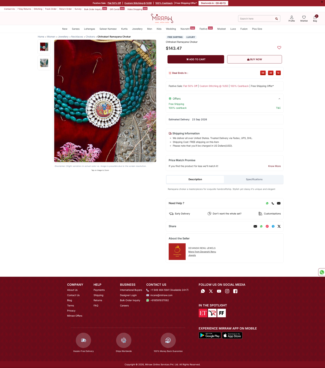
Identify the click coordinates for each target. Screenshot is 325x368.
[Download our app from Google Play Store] (210, 335)
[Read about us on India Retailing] (212, 312)
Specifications (254, 179)
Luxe (233, 28)
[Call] (272, 203)
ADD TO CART (197, 59)
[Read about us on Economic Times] (203, 312)
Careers (124, 305)
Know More (274, 166)
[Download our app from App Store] (232, 335)
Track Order (51, 9)
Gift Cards (117, 9)
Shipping (98, 295)
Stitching (38, 9)
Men (149, 28)
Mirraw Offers (74, 315)
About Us (72, 289)
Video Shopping (137, 9)
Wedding (171, 28)
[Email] (279, 203)
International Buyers (131, 289)
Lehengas (89, 28)
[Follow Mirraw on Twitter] (211, 291)
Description (195, 179)
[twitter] (279, 226)
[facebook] (273, 226)
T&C (278, 107)
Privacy (71, 310)
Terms (70, 305)
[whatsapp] (261, 226)
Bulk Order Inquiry (95, 9)
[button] (44, 47)
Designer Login (128, 295)
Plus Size (257, 28)
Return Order (65, 9)
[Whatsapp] (202, 291)
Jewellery (137, 28)
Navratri (187, 28)
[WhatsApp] (267, 203)
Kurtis (124, 28)
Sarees (76, 28)
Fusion (244, 28)
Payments (99, 289)
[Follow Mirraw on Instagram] (227, 291)
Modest (221, 28)
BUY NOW (256, 59)
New (64, 28)
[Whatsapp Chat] (321, 272)
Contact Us (9, 9)
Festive (206, 28)
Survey (78, 9)
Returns (98, 300)
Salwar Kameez (108, 28)
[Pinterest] (267, 226)
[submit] (276, 18)
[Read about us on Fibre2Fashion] (221, 312)
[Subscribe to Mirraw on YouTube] (219, 291)
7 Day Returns (24, 9)
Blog (69, 300)
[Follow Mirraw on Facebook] (235, 291)
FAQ (96, 305)
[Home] (162, 18)
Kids (159, 28)
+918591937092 (159, 300)
